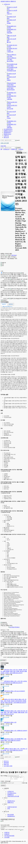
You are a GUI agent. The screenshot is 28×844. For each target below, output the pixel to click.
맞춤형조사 (10, 794)
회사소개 (6, 137)
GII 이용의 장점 (8, 766)
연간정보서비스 (8, 129)
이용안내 (6, 135)
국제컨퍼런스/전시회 (13, 796)
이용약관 (6, 834)
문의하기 (3, 785)
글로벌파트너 (7, 132)
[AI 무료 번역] (14, 627)
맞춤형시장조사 (8, 131)
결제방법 (6, 762)
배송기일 (6, 764)
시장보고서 (7, 4)
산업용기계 (14, 149)
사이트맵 (6, 837)
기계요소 (20, 149)
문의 (8, 808)
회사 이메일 (4, 775)
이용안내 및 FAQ (12, 807)
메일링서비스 (7, 134)
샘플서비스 (10, 802)
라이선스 (6, 761)
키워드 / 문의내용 (5, 781)
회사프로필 (10, 814)
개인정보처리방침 (9, 835)
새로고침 (24, 783)
